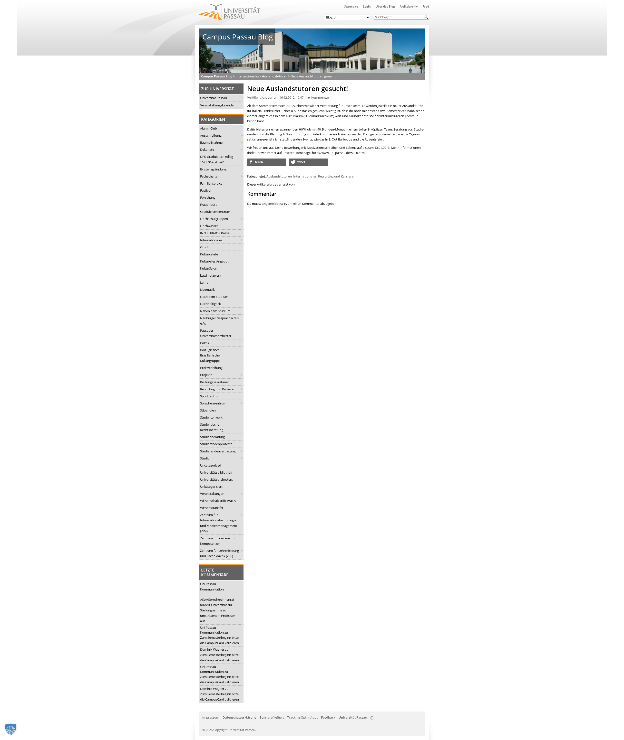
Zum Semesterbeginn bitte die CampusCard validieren (219, 640)
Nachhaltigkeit (210, 303)
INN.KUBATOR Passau (215, 233)
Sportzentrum (210, 396)
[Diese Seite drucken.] (372, 717)
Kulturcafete (209, 254)
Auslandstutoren (279, 176)
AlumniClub (208, 128)
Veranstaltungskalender (217, 105)
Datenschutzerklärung (239, 717)
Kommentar (320, 97)
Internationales (211, 240)
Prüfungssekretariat (214, 382)
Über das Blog (385, 6)
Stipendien (208, 410)
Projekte (206, 375)
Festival (205, 190)
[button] (426, 17)
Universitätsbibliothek (216, 472)
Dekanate (207, 149)
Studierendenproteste (216, 444)
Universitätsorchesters (216, 479)
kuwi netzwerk (210, 275)
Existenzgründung (213, 169)
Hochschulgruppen (214, 218)
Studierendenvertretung (217, 451)
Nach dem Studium (214, 296)
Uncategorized (210, 465)
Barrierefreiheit (272, 717)
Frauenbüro (208, 204)
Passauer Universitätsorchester (215, 333)
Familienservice (211, 183)
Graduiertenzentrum (215, 211)
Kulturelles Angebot (214, 261)
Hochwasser (209, 226)
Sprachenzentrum (213, 403)
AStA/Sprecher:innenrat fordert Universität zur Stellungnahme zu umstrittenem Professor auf (217, 610)
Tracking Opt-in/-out (302, 717)
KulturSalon (208, 268)
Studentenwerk (211, 417)
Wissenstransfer (211, 508)
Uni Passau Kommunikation (212, 586)
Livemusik (207, 289)
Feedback (328, 717)
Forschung (207, 197)
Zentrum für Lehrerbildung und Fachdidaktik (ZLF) (219, 553)
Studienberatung (212, 437)
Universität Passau (213, 98)
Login (367, 6)
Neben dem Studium (215, 311)
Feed (425, 6)
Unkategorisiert (211, 486)
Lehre (204, 282)
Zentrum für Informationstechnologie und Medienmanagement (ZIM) (218, 523)
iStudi (204, 247)
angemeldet (271, 203)
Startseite (351, 6)
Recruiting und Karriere (217, 389)
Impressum (210, 717)
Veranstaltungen (212, 493)
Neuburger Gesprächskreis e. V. (219, 321)
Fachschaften (209, 176)
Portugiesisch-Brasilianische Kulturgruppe (210, 355)
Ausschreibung (211, 135)
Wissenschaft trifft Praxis (218, 500)
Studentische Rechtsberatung (211, 427)
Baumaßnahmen (212, 142)
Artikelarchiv (409, 6)
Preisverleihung (211, 367)
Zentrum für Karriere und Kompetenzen (218, 541)
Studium (206, 458)
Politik (204, 343)
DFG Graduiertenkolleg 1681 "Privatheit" (216, 159)
